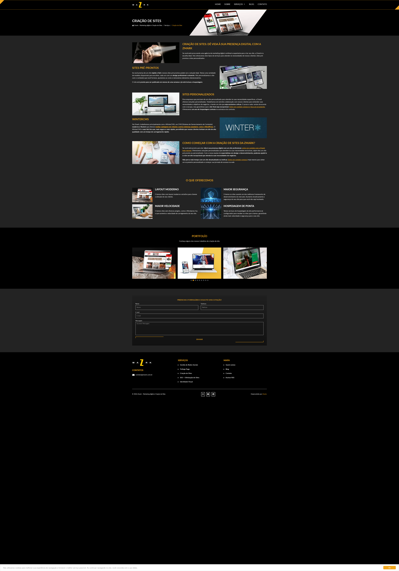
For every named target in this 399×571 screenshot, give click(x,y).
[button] (191, 280)
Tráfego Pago (185, 369)
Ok (389, 567)
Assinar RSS (229, 377)
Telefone (203, 303)
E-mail (137, 312)
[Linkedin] (213, 394)
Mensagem (138, 320)
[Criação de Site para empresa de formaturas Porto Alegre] (154, 263)
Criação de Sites (186, 373)
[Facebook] (208, 394)
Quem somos (230, 365)
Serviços (238, 4)
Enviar (199, 339)
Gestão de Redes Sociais (189, 365)
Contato (228, 373)
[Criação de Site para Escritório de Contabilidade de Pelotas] (245, 263)
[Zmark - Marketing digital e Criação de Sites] (148, 5)
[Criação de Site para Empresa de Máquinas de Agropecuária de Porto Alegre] (199, 263)
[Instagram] (203, 394)
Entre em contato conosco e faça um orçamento (247, 107)
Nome (137, 303)
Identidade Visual (186, 382)
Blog (227, 369)
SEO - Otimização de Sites (189, 377)
